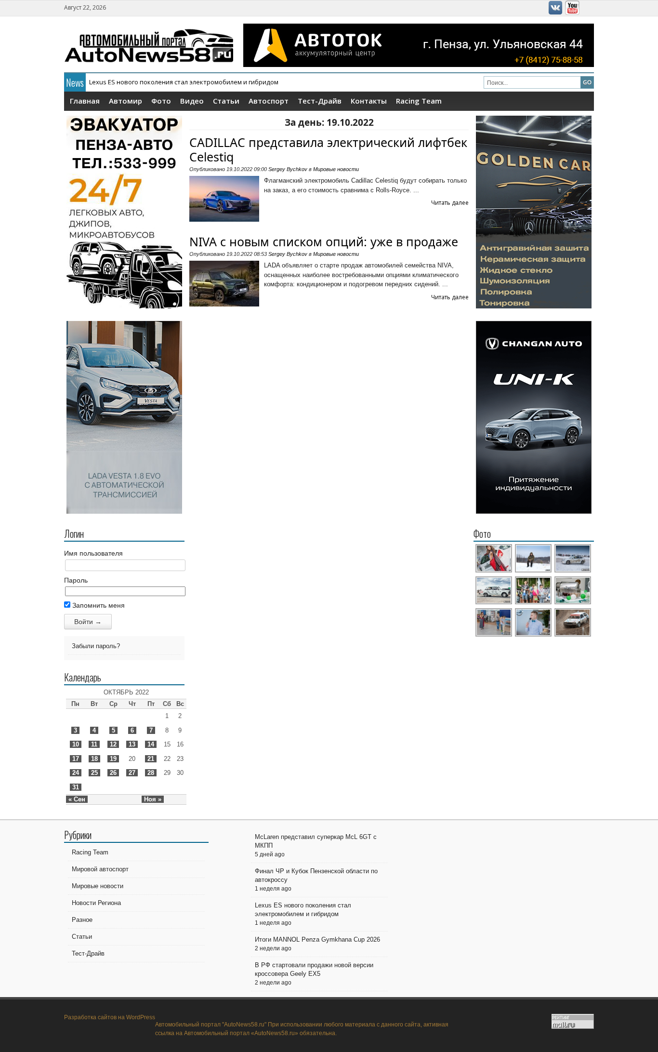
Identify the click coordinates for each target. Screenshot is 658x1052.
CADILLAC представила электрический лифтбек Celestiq (328, 149)
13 (132, 744)
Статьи (226, 101)
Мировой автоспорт (100, 869)
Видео (192, 101)
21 (150, 758)
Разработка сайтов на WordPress (109, 1017)
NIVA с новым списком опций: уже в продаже (323, 241)
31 (75, 787)
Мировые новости (336, 169)
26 (113, 772)
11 (94, 744)
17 (75, 758)
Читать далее (450, 203)
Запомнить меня (97, 605)
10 (75, 744)
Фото (161, 101)
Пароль (76, 580)
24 (75, 772)
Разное (82, 919)
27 (132, 772)
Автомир (125, 101)
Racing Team (419, 101)
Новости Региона (96, 902)
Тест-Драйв (320, 101)
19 (113, 758)
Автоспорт (269, 101)
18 (94, 758)
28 (150, 772)
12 (113, 744)
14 (150, 744)
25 (94, 772)
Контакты (369, 101)
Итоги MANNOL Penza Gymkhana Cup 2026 (152, 82)
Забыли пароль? (96, 646)
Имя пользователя (93, 553)
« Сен (76, 799)
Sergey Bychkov (287, 169)
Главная (85, 101)
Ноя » (152, 799)
